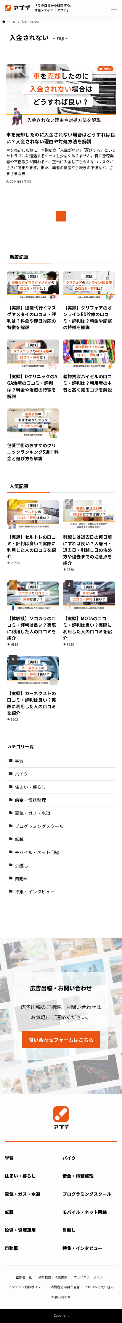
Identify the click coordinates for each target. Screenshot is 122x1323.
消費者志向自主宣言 (65, 1287)
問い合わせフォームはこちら (61, 1039)
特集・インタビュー (35, 891)
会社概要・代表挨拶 (53, 1277)
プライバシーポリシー (90, 1277)
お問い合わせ (61, 1297)
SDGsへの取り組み (100, 1287)
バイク (21, 774)
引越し (21, 865)
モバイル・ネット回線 (37, 852)
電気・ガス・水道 (32, 813)
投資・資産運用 (20, 1230)
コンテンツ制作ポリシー (26, 1287)
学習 (19, 761)
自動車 (21, 878)
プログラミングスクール (39, 826)
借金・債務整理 (30, 800)
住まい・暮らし (30, 787)
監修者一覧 (24, 1277)
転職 (19, 839)
